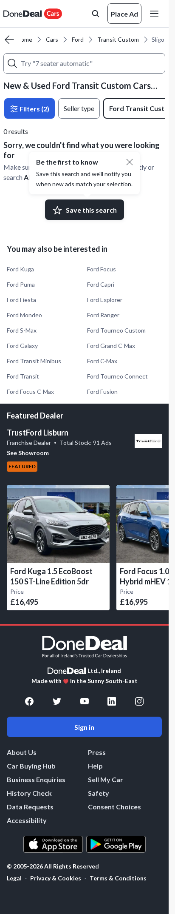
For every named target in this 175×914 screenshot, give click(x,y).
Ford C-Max (102, 360)
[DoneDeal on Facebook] (29, 701)
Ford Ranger (103, 315)
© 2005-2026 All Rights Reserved (53, 866)
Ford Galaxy (22, 345)
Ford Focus (101, 269)
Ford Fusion (102, 391)
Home (24, 39)
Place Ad (124, 14)
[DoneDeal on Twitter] (57, 701)
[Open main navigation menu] (156, 13)
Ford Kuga (20, 269)
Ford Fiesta (21, 299)
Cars (52, 39)
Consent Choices (114, 807)
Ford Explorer (104, 299)
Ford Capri (100, 284)
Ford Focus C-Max (30, 391)
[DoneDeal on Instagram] (139, 701)
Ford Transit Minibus (34, 360)
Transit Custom (118, 39)
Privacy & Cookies (55, 878)
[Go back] (9, 40)
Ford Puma (21, 284)
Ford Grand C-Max (111, 345)
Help (95, 766)
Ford (78, 39)
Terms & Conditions (118, 878)
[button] (129, 162)
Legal (14, 878)
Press (97, 752)
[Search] (12, 63)
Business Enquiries (36, 779)
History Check (29, 793)
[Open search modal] (95, 13)
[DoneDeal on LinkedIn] (112, 701)
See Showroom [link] (28, 452)
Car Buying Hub (31, 766)
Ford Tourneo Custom (116, 330)
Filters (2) (33, 109)
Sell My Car (105, 779)
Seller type (79, 108)
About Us (22, 752)
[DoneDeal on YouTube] (84, 701)
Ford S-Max (22, 330)
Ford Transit (23, 376)
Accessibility (27, 820)
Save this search (91, 210)
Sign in (84, 727)
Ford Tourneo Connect (117, 376)
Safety (98, 793)
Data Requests (30, 807)
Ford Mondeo (24, 315)
